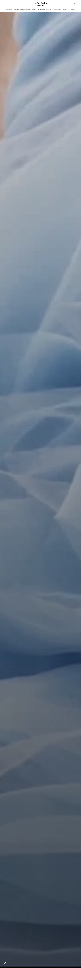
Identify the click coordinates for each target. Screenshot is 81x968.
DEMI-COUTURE (25, 9)
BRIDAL (16, 9)
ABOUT (73, 9)
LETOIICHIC (57, 9)
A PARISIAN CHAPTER (45, 9)
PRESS (34, 9)
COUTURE (8, 9)
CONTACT (66, 9)
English (68, 4)
